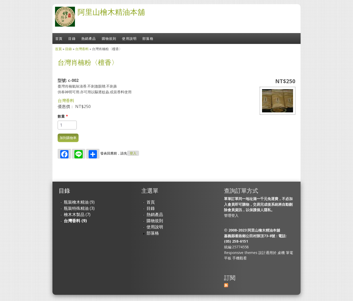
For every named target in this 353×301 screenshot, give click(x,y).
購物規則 (109, 38)
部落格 (148, 38)
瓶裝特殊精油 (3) (79, 208)
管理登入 (231, 215)
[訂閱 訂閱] (226, 286)
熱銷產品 (88, 38)
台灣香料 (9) (75, 220)
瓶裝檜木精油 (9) (79, 202)
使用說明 (129, 38)
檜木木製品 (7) (77, 214)
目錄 (71, 38)
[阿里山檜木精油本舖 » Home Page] (65, 25)
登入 (133, 153)
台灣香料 (82, 49)
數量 (63, 116)
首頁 (59, 38)
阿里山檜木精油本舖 (111, 12)
